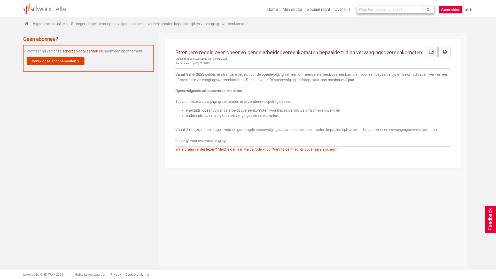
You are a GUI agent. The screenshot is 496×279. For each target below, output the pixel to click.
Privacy (116, 274)
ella (61, 9)
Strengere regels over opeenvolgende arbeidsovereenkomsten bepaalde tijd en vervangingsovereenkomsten (160, 24)
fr (471, 9)
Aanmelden (450, 9)
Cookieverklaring (137, 274)
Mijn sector (292, 9)
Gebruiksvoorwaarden (90, 274)
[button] (55, 61)
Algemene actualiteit (50, 24)
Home (272, 9)
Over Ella (343, 9)
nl (466, 9)
